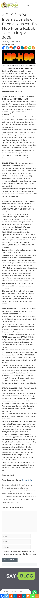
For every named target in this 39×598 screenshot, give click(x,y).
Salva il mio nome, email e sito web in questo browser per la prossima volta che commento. (20, 553)
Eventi (21, 485)
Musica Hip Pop (29, 485)
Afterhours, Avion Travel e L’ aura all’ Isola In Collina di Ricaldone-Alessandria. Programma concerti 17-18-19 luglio (19, 499)
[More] (33, 47)
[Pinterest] (18, 47)
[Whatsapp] (29, 47)
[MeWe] (22, 47)
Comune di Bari (27, 480)
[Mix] (26, 47)
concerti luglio (9, 488)
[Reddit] (11, 47)
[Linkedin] (14, 47)
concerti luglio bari (21, 488)
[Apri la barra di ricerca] (28, 5)
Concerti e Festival (11, 485)
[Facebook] (3, 47)
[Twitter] (7, 47)
